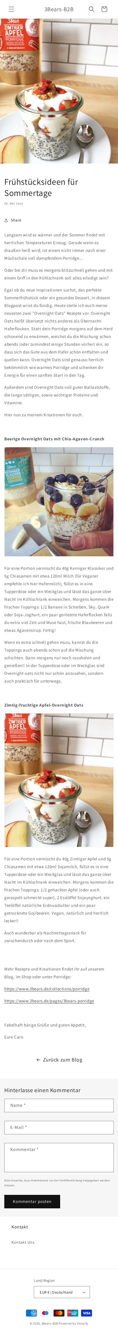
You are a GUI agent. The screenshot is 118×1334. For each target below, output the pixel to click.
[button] (11, 9)
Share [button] (16, 220)
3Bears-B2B (50, 1323)
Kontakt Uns (23, 1242)
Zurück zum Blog (62, 1059)
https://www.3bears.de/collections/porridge (46, 988)
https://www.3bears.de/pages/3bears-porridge (49, 1001)
